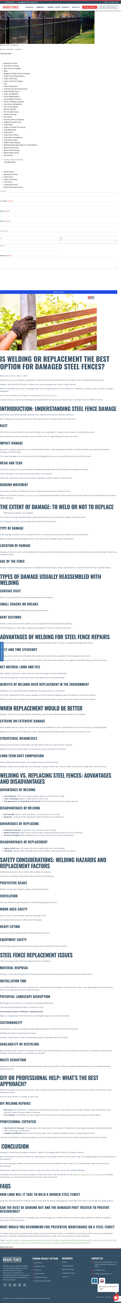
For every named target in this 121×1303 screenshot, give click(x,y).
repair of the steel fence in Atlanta (87, 1174)
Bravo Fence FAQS (68, 1269)
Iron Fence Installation (13, 104)
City (5, 84)
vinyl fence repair (11, 140)
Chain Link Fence (10, 78)
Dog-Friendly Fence (11, 91)
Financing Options (67, 1266)
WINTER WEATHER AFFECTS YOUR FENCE (20, 145)
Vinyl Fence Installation (13, 137)
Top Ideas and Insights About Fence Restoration (70, 1243)
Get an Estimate (90, 7)
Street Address (4, 231)
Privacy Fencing (10, 114)
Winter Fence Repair (12, 142)
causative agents (31, 495)
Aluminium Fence (11, 174)
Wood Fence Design (12, 150)
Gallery (64, 1262)
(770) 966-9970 (6, 53)
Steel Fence (8, 177)
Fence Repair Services (12, 99)
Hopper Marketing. (45, 1298)
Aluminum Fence (10, 63)
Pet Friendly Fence (11, 112)
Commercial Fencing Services (15, 89)
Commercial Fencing (40, 1277)
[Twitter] (10, 1285)
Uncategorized (10, 130)
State (60, 238)
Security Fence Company (14, 119)
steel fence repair (49, 395)
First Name (3, 191)
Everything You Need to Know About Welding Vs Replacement (67, 1240)
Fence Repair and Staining (42, 1281)
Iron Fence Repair (11, 107)
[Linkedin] (15, 1285)
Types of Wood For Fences (14, 127)
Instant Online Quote (2, 651)
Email (5, 211)
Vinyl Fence (8, 132)
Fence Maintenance (11, 96)
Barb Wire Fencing (11, 66)
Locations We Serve (68, 1273)
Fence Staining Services (13, 187)
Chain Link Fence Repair (13, 81)
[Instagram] (20, 1285)
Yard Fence (8, 155)
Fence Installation (11, 94)
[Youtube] (24, 1285)
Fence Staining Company (14, 101)
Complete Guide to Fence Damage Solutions (23, 1240)
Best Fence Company (12, 68)
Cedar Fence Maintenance (14, 76)
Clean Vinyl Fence (11, 86)
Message (6, 255)
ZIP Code (2, 245)
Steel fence (8, 124)
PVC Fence (8, 117)
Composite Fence (11, 184)
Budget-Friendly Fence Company (17, 73)
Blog (5, 71)
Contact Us (65, 1277)
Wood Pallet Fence (11, 153)
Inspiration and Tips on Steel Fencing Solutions (30, 1243)
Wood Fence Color (11, 147)
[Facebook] (5, 1285)
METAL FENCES (10, 109)
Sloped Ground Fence (12, 122)
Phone (5, 221)
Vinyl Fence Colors (11, 135)
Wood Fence (9, 172)
